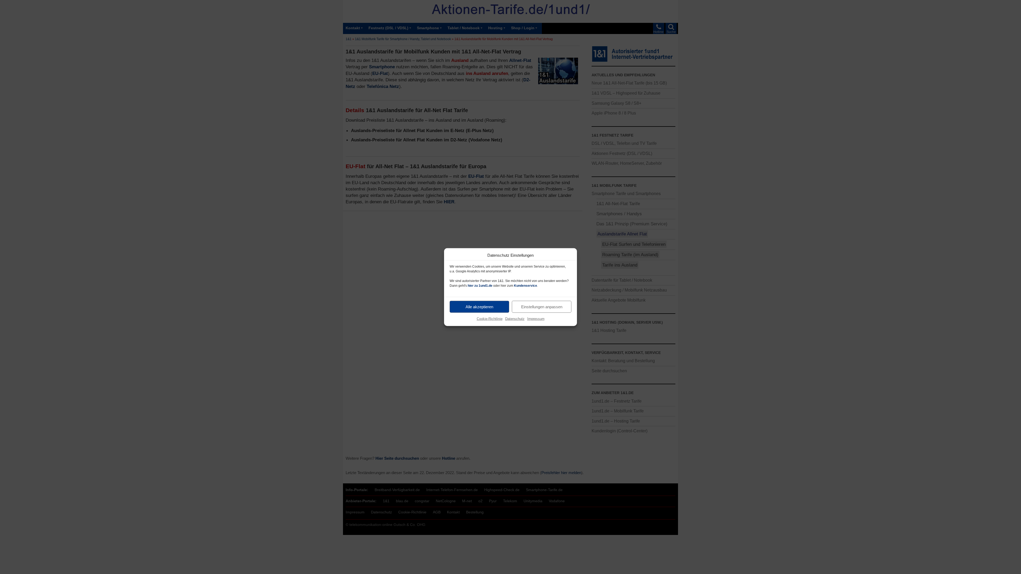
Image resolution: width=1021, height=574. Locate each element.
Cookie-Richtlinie (490, 319)
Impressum (536, 319)
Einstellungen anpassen (541, 306)
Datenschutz (515, 319)
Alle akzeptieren (479, 306)
